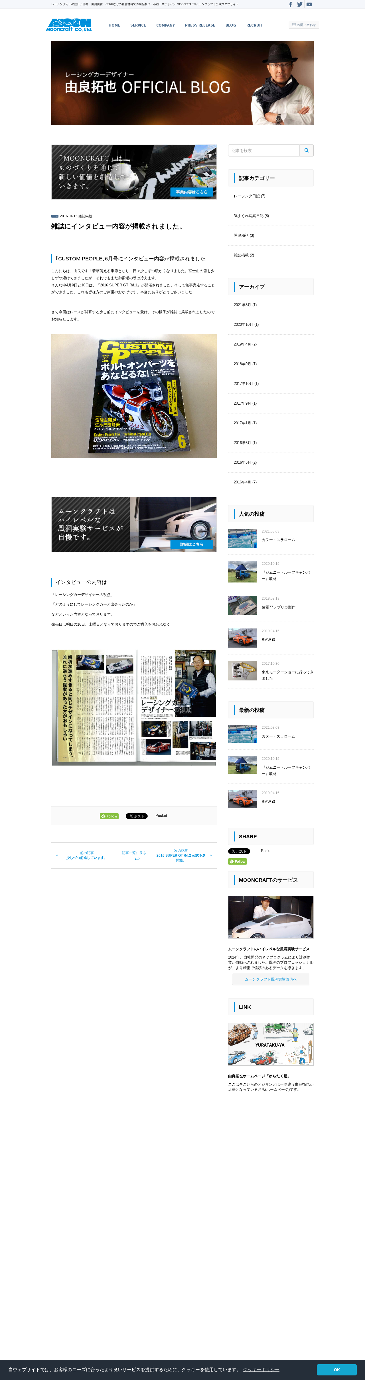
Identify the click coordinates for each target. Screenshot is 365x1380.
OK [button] (337, 1369)
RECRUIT (254, 25)
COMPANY (165, 25)
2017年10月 (243, 383)
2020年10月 (243, 324)
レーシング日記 (247, 196)
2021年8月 (242, 305)
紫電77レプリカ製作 (278, 607)
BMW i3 (268, 640)
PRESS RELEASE (200, 25)
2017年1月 (242, 423)
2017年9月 (242, 403)
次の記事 (181, 855)
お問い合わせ (306, 25)
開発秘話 (241, 235)
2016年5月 (242, 462)
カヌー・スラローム (278, 540)
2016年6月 (242, 443)
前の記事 (87, 855)
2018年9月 (242, 364)
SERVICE (138, 25)
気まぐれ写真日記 (248, 216)
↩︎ (134, 857)
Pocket (161, 815)
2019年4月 (242, 344)
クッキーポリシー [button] (261, 1369)
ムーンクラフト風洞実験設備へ (271, 979)
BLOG (231, 25)
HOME (114, 25)
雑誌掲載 (85, 216)
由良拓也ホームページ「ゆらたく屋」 (259, 1076)
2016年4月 (242, 482)
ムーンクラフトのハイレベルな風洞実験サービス (269, 949)
